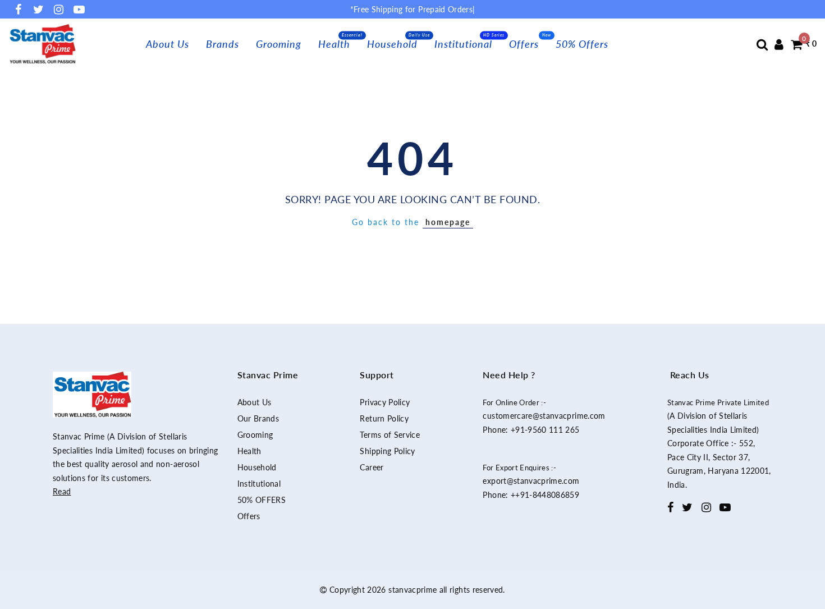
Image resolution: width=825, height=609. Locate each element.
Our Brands (258, 418)
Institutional (463, 44)
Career (371, 467)
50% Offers (582, 44)
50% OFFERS (261, 500)
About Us (167, 44)
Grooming (278, 44)
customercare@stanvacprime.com (544, 415)
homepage (447, 222)
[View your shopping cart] (796, 44)
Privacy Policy (385, 402)
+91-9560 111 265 (545, 429)
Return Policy (384, 418)
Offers (524, 44)
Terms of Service (390, 434)
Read (62, 491)
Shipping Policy (387, 451)
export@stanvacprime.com (531, 481)
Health (334, 44)
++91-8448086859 (545, 495)
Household (392, 44)
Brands (222, 44)
